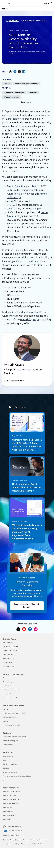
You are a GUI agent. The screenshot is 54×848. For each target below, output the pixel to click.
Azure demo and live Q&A (11, 725)
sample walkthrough (33, 189)
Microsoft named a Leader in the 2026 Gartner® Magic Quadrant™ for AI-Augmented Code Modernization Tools (27, 532)
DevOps (7, 84)
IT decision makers (11, 97)
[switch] (51, 3)
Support (5, 721)
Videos (5, 780)
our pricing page (29, 319)
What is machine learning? (11, 799)
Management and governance (26, 84)
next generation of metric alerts (23, 261)
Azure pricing (7, 682)
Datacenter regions (9, 654)
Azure (5, 8)
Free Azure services (9, 686)
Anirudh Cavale (16, 51)
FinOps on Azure (8, 694)
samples (37, 204)
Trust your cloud (8, 658)
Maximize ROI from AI (10, 698)
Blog (4, 760)
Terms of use (34, 840)
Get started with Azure (10, 646)
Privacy (25, 840)
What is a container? (9, 815)
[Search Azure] (9, 3)
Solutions (6, 709)
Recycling (16, 844)
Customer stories (8, 666)
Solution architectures (10, 717)
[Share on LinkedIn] (23, 71)
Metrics (36, 186)
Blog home (14, 20)
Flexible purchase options (11, 690)
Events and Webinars (10, 772)
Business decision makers (14, 92)
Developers (33, 92)
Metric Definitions (17, 186)
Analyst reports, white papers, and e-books (17, 776)
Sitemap (5, 840)
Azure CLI (12, 201)
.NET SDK (12, 204)
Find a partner (7, 745)
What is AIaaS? (7, 807)
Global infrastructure (10, 650)
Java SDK (12, 208)
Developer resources (10, 764)
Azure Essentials (8, 662)
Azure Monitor (13, 118)
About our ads (25, 844)
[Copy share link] (10, 71)
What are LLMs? (8, 811)
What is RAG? (7, 819)
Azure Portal (13, 193)
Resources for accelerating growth (14, 713)
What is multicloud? (9, 795)
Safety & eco (7, 844)
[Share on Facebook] (14, 71)
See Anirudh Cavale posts (14, 380)
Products (6, 678)
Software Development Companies (14, 737)
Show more (26, 102)
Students (6, 768)
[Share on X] (19, 71)
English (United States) (14, 826)
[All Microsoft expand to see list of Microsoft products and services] (3, 3)
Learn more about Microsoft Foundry (27, 605)
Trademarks (43, 840)
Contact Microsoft (16, 840)
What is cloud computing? (11, 791)
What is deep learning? (10, 803)
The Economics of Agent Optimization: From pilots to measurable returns (26, 487)
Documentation (8, 756)
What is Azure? (8, 642)
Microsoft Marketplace (10, 741)
